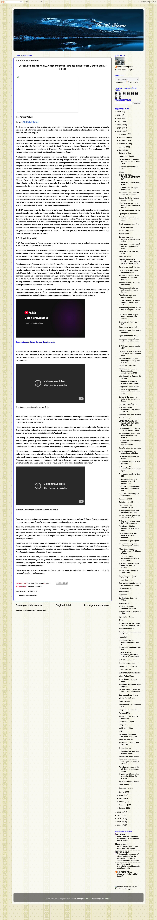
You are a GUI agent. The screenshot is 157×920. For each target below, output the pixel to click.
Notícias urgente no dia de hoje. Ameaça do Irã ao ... (130, 309)
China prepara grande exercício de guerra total (130, 382)
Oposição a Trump (126, 617)
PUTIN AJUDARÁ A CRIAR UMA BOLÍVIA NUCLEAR (130, 624)
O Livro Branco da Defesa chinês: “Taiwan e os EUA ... (129, 302)
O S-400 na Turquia (127, 660)
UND (121, 731)
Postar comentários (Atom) (34, 610)
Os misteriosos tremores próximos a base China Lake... (129, 161)
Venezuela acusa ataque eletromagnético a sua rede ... (129, 341)
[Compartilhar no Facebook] (64, 583)
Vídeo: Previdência (127, 698)
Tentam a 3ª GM (125, 499)
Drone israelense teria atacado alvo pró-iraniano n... (128, 481)
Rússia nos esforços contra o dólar (127, 296)
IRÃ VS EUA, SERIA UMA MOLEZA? (129, 744)
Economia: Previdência (128, 695)
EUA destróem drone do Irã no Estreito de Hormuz (129, 565)
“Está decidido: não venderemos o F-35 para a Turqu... (130, 551)
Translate (134, 82)
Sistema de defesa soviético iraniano (127, 607)
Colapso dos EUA (34, 587)
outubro (123, 140)
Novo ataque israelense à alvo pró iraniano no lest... (129, 246)
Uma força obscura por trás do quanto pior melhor (128, 317)
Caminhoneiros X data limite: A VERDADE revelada (128, 535)
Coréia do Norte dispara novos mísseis (129, 199)
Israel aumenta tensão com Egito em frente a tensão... (129, 762)
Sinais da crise (125, 748)
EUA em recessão (126, 227)
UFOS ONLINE (123, 852)
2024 (119, 115)
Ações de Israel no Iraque (129, 210)
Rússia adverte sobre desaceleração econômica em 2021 (128, 371)
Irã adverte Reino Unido (129, 781)
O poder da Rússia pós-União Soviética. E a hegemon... (129, 776)
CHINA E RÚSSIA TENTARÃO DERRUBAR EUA (129, 177)
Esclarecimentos (126, 788)
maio (121, 795)
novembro (123, 137)
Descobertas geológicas (129, 541)
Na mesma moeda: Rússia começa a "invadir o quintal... (129, 277)
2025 (119, 112)
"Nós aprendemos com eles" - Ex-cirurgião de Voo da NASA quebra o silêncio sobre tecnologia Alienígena (128, 857)
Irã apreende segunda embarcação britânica (129, 545)
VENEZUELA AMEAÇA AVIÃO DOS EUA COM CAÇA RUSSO (129, 423)
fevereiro (123, 805)
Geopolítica (124, 725)
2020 (119, 128)
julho (121, 150)
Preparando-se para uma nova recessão (129, 752)
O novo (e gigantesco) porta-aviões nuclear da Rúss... (130, 392)
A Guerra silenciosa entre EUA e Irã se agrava (129, 522)
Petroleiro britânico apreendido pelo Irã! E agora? (129, 528)
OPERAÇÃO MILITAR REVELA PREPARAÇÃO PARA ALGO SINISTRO (129, 262)
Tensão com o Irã (126, 502)
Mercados (123, 595)
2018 (119, 812)
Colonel (88, 898)
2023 (119, 118)
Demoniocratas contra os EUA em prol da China (129, 429)
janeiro (122, 808)
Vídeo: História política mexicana (128, 717)
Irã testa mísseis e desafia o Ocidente (130, 284)
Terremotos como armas (129, 757)
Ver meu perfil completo (124, 70)
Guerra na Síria (125, 153)
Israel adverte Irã (126, 740)
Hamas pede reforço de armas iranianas (128, 271)
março (122, 802)
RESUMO (121, 834)
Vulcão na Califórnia (127, 366)
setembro (123, 144)
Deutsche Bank (125, 588)
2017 (119, 815)
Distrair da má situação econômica (128, 188)
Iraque (121, 172)
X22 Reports (124, 234)
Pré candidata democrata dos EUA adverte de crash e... (129, 435)
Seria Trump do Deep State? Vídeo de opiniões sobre (127, 578)
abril (121, 798)
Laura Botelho (123, 844)
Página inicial (63, 605)
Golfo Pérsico (124, 701)
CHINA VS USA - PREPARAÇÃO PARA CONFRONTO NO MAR (129, 655)
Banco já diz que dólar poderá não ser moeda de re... (129, 399)
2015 (119, 822)
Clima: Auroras (125, 670)
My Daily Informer (31, 122)
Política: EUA (124, 713)
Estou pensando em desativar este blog (128, 735)
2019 (119, 131)
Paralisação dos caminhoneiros (126, 506)
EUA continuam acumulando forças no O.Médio (129, 409)
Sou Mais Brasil (123, 864)
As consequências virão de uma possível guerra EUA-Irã (129, 360)
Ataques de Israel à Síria (129, 386)
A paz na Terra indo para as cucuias (129, 495)
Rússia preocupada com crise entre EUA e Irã (129, 511)
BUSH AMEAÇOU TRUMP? (130, 673)
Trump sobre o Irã (126, 230)
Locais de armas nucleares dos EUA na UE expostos (129, 558)
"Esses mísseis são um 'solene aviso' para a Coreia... (128, 290)
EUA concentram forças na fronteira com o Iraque (130, 584)
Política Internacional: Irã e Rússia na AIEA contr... (130, 691)
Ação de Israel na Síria (128, 336)
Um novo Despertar (125, 67)
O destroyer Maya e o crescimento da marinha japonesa (130, 469)
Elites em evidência (127, 663)
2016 (119, 819)
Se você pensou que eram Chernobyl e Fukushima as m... (130, 353)
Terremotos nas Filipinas (129, 267)
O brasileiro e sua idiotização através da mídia (128, 867)
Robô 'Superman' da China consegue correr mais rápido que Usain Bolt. (128, 838)
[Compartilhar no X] (61, 583)
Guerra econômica (126, 156)
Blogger (108, 898)
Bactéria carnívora (126, 628)
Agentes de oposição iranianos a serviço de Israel (129, 219)
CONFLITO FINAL (124, 872)
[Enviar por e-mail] (57, 583)
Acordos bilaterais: (127, 721)
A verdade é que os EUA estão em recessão (129, 194)
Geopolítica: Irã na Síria (128, 710)
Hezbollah (123, 637)
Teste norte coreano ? (128, 327)
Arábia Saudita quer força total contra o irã (129, 517)
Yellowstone (124, 603)
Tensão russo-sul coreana (130, 448)
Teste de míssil (125, 257)
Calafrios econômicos (128, 404)
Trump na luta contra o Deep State (128, 572)
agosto (122, 147)
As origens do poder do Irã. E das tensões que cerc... (129, 769)
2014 (119, 825)
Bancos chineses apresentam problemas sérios (129, 239)
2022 (119, 121)
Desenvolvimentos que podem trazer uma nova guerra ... (129, 205)
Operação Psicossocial (128, 214)
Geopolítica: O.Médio (128, 666)
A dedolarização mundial (129, 418)
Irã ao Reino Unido (126, 676)
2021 (119, 125)
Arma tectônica (125, 785)
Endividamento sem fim (128, 224)
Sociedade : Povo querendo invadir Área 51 (129, 642)
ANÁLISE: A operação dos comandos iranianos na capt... (129, 488)
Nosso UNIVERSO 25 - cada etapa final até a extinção (127, 847)
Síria (121, 620)
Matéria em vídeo (126, 728)
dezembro (123, 134)
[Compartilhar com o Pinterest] (66, 583)
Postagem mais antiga (96, 605)
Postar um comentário (28, 595)
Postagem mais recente (29, 605)
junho (122, 792)
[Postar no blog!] (59, 583)
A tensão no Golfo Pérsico (130, 415)
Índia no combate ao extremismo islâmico (128, 452)
